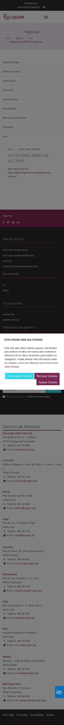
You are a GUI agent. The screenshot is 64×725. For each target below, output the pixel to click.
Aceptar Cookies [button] (48, 382)
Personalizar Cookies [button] (19, 376)
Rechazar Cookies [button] (47, 376)
